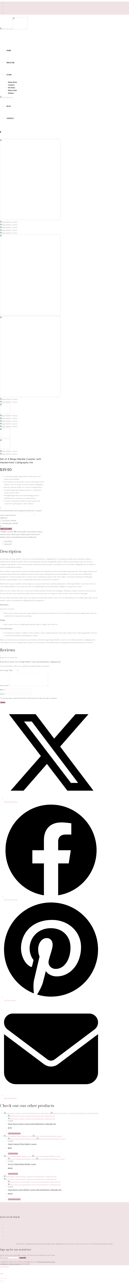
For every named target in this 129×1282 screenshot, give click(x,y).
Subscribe (23, 1258)
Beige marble (21, 531)
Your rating (4, 670)
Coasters (10, 531)
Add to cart (6, 529)
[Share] (4, 1278)
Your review (4, 685)
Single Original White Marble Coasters (22, 1144)
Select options (14, 1133)
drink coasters (26, 534)
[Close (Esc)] (6, 1278)
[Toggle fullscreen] (2, 1278)
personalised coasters (19, 537)
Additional (3, 518)
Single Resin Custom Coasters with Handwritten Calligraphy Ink (32, 1124)
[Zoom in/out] (0, 1278)
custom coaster (5, 534)
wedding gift (32, 537)
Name (2, 690)
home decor (35, 534)
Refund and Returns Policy (46, 1262)
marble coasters (5, 537)
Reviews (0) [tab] (8, 544)
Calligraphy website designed (10, 1264)
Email (2, 694)
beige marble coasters (34, 531)
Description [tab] (8, 541)
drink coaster (15, 534)
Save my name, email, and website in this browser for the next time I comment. (29, 698)
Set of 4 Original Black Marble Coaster (22, 1164)
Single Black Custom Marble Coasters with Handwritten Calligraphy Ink (34, 1190)
